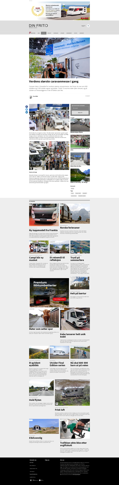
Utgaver (62, 33)
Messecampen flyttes (76, 132)
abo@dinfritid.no (32, 477)
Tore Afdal (35, 96)
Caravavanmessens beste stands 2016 (79, 149)
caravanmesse (73, 195)
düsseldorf (85, 193)
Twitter (26, 109)
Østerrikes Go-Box (75, 166)
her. (61, 474)
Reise (39, 33)
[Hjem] (38, 26)
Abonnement (69, 33)
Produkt (49, 33)
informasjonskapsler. (76, 474)
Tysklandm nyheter (82, 195)
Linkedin (26, 112)
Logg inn (83, 25)
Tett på (43, 33)
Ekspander (88, 25)
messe (72, 193)
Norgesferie (32, 33)
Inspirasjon (56, 33)
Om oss (75, 33)
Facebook (26, 106)
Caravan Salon (78, 193)
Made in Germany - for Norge (78, 182)
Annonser (82, 33)
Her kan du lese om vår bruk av (67, 474)
